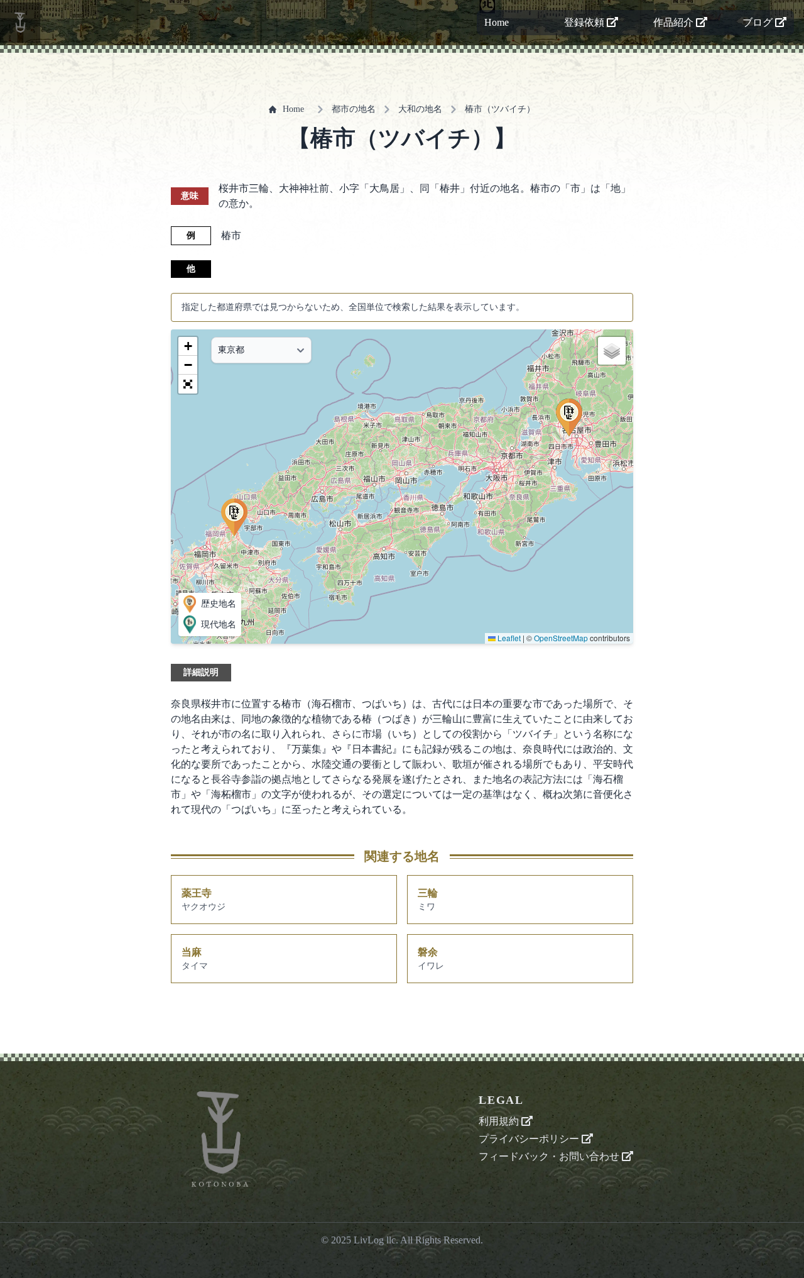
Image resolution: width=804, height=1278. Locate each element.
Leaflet (508, 637)
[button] (234, 517)
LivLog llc (375, 1240)
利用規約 (500, 1121)
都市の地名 (354, 109)
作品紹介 (674, 22)
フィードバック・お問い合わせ (550, 1156)
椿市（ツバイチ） (500, 109)
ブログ (758, 22)
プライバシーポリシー (530, 1138)
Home (496, 22)
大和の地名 (420, 109)
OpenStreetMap (561, 637)
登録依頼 (585, 22)
